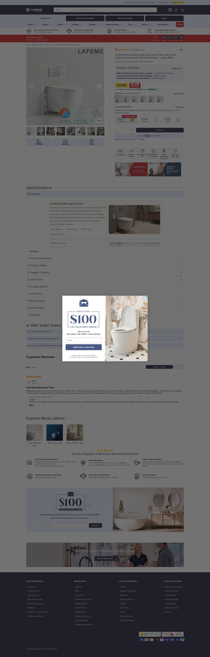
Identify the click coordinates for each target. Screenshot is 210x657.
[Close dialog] (145, 298)
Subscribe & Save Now (83, 347)
